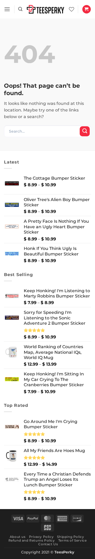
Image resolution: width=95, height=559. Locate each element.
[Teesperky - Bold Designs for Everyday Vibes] (45, 9)
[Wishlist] (71, 9)
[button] (7, 9)
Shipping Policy (70, 537)
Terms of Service (72, 540)
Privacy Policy (41, 537)
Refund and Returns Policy (31, 540)
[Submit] (85, 131)
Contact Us (48, 544)
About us (18, 537)
